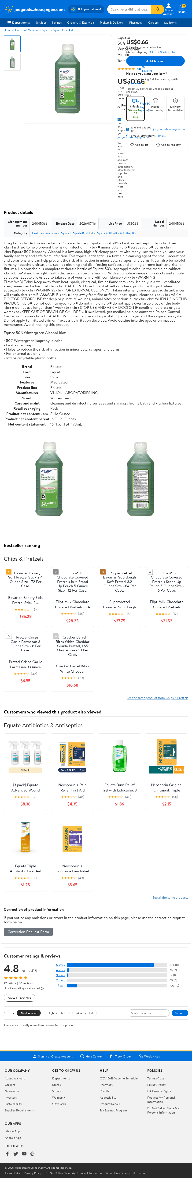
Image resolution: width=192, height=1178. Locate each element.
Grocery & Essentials (80, 22)
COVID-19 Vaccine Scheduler (119, 1078)
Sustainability (13, 1104)
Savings (57, 22)
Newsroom (12, 1091)
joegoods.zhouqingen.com (169, 129)
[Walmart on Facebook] (7, 1154)
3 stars (60, 975)
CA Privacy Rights (159, 1091)
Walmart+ (58, 1097)
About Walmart (15, 1078)
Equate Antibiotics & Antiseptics (116, 233)
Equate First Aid (63, 30)
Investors (11, 1097)
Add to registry (171, 145)
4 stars (60, 970)
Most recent (29, 1013)
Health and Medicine (26, 30)
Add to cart (155, 61)
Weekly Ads (152, 1056)
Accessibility (108, 1097)
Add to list (141, 145)
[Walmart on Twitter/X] (15, 1154)
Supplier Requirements (20, 1110)
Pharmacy (136, 22)
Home (7, 30)
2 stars (60, 980)
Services (40, 22)
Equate (45, 30)
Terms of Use (155, 1078)
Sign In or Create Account (55, 1056)
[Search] (157, 9)
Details (161, 136)
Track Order (123, 1056)
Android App (13, 1137)
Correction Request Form (28, 931)
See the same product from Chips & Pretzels (157, 697)
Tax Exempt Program (113, 1110)
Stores (56, 1084)
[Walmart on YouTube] (24, 1154)
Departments (21, 22)
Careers (153, 22)
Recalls (104, 1091)
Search (180, 1013)
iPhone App (12, 1131)
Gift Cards (59, 1104)
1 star (61, 985)
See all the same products (170, 897)
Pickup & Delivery (112, 22)
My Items (170, 22)
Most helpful (84, 1013)
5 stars (60, 965)
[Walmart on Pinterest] (32, 1154)
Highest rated (57, 1013)
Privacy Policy (156, 1084)
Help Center (94, 1056)
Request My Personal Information (161, 1099)
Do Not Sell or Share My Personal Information (163, 1110)
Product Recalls (110, 1104)
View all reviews (19, 998)
